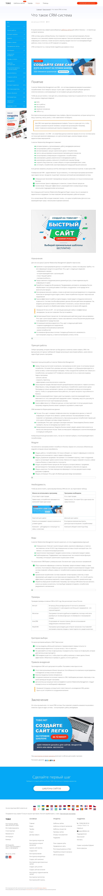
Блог (8, 26)
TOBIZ (8, 3)
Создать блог (33, 851)
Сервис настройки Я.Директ (85, 845)
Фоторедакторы (11, 97)
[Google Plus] (54, 760)
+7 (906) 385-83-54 (83, 823)
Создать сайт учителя (35, 867)
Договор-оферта (34, 835)
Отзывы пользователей (60, 835)
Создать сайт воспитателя (37, 870)
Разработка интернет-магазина (62, 852)
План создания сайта (59, 843)
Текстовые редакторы (13, 89)
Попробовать (87, 3)
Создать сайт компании (36, 859)
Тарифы (30, 3)
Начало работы (11, 30)
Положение (29, 889)
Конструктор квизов (35, 853)
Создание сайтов (12, 77)
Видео (31, 826)
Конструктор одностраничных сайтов (38, 863)
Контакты (80, 840)
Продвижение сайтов (13, 46)
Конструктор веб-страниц (37, 880)
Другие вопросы (11, 73)
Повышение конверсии (10, 54)
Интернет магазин (12, 34)
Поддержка (56, 838)
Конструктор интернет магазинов (36, 844)
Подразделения (82, 834)
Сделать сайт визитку (35, 848)
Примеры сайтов (58, 832)
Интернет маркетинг (13, 85)
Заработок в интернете (10, 101)
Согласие (35, 889)
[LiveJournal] (52, 760)
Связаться (80, 828)
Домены (9, 38)
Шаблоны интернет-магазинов (62, 826)
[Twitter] (47, 760)
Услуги (38, 3)
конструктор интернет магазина (45, 756)
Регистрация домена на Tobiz (62, 849)
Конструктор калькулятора (37, 856)
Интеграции (10, 50)
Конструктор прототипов (36, 877)
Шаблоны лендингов (59, 829)
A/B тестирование (58, 855)
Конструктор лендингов (36, 840)
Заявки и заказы (11, 42)
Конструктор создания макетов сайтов (38, 873)
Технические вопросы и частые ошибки (13, 68)
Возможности (10, 834)
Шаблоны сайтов (19, 3)
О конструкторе (10, 831)
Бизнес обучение (12, 93)
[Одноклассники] (49, 760)
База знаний (47, 9)
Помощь (45, 3)
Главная (39, 9)
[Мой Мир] (51, 760)
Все (8, 22)
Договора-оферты (41, 888)
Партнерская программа (67, 814)
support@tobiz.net (84, 831)
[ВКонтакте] (46, 760)
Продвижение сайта (59, 846)
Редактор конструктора (11, 63)
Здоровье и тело (12, 106)
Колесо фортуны (82, 848)
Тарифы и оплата (12, 59)
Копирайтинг (11, 81)
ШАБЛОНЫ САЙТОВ (51, 788)
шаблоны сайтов (66, 30)
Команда (8, 839)
